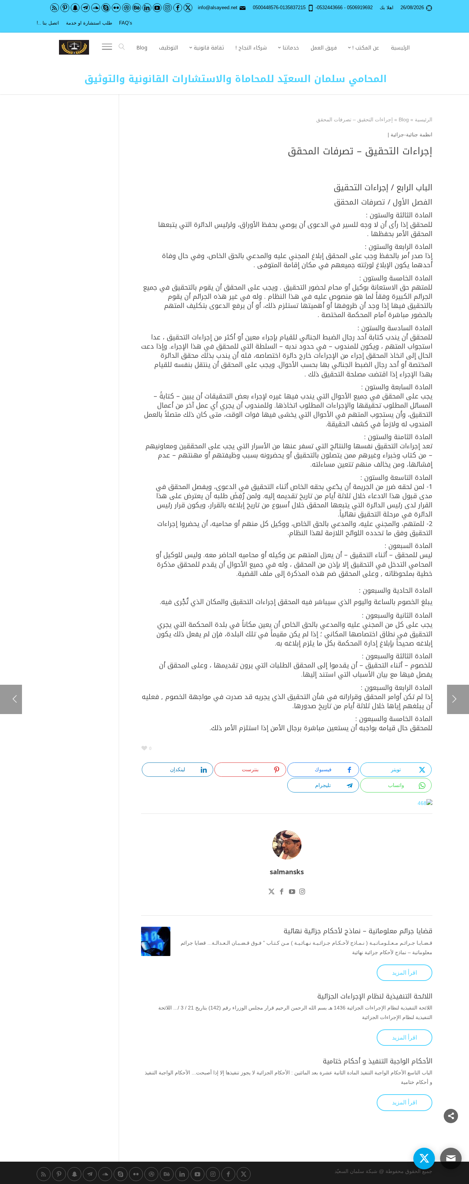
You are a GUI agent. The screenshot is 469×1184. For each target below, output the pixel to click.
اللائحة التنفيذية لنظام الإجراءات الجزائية (374, 996)
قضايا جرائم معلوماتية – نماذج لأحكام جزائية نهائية (358, 931)
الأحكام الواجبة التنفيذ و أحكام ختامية (377, 1061)
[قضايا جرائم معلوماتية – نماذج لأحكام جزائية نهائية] (155, 941)
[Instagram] (302, 893)
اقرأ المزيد (404, 973)
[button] (451, 1135)
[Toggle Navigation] (107, 48)
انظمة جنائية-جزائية (411, 134)
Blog (404, 119)
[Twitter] (271, 893)
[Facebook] (282, 893)
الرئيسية (423, 119)
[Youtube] (292, 893)
